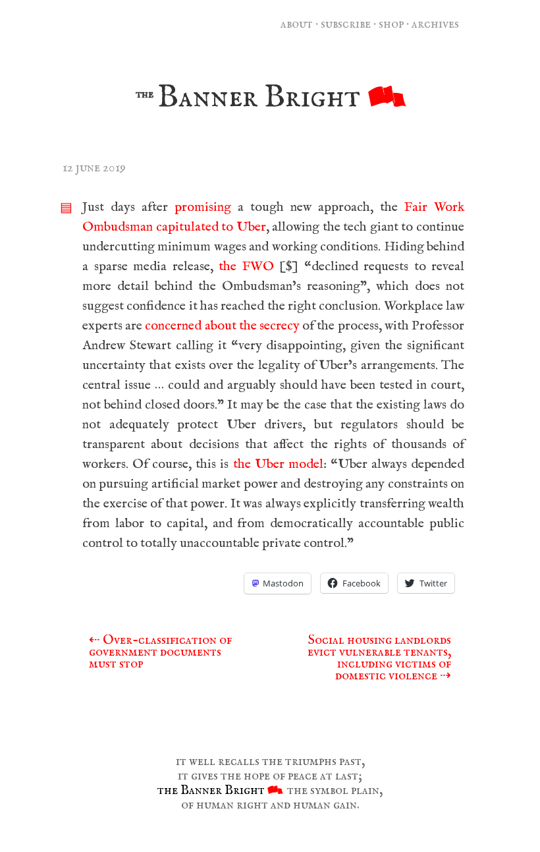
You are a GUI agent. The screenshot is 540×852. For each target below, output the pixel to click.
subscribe (346, 24)
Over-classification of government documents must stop (160, 652)
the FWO (246, 266)
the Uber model (278, 464)
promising (203, 207)
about (297, 24)
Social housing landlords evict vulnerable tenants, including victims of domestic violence (379, 658)
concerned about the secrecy (222, 326)
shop (391, 24)
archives (435, 24)
